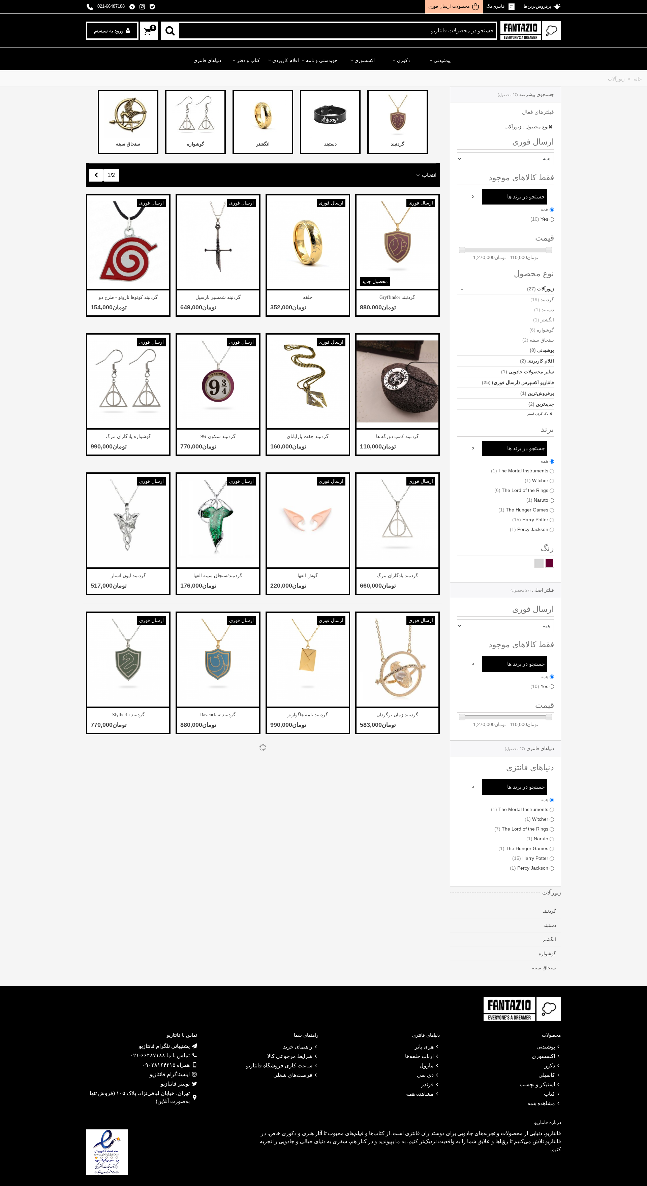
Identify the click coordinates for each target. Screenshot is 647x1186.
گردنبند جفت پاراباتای (308, 436)
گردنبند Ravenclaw (218, 714)
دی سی (425, 1075)
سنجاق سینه (538, 340)
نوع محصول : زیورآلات (526, 126)
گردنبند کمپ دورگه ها (397, 436)
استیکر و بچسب (537, 1084)
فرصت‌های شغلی (292, 1075)
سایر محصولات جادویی (527, 371)
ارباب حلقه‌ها (419, 1056)
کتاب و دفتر (248, 60)
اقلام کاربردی (285, 60)
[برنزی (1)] (549, 563)
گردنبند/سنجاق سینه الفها (217, 575)
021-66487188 (111, 6)
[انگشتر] (262, 114)
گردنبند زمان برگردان (397, 714)
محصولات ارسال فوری (449, 6)
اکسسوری (365, 60)
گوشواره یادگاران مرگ (128, 436)
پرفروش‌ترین (537, 393)
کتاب (549, 1094)
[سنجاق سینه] (128, 114)
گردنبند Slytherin (128, 714)
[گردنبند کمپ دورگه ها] (397, 381)
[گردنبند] (397, 114)
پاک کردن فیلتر (538, 413)
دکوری (403, 60)
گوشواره (541, 330)
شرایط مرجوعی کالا (289, 1056)
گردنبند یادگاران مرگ (397, 575)
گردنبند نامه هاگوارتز (307, 714)
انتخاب (428, 175)
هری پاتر (424, 1047)
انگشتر (543, 319)
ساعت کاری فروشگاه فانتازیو (279, 1065)
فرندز (427, 1084)
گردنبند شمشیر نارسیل (218, 297)
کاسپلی (546, 1075)
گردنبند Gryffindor (397, 297)
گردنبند (542, 299)
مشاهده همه (541, 1103)
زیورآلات (540, 288)
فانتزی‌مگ (496, 6)
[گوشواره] (195, 114)
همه (544, 209)
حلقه (308, 297)
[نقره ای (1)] (539, 563)
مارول (427, 1065)
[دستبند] (330, 114)
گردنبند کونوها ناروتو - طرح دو (128, 297)
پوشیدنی (442, 60)
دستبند (544, 309)
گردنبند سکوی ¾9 (218, 436)
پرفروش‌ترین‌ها (536, 6)
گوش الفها (308, 575)
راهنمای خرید (297, 1047)
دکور (550, 1065)
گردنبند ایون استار (128, 575)
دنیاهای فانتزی (207, 60)
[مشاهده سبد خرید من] (146, 32)
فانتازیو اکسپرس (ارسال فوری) (518, 382)
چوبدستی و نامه (322, 60)
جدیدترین (541, 404)
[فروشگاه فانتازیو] (530, 30)
